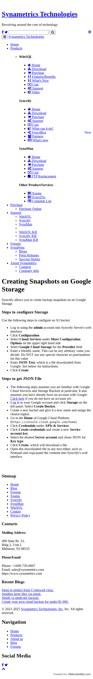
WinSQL (25, 216)
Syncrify (25, 220)
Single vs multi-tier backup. (20, 598)
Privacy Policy (20, 515)
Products (16, 48)
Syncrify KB (28, 236)
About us (16, 639)
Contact (15, 511)
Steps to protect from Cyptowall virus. (28, 590)
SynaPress (17, 247)
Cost (34, 84)
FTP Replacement (43, 176)
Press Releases (29, 255)
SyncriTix (38, 197)
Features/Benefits (43, 77)
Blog (13, 488)
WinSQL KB (28, 232)
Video (35, 92)
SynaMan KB (28, 240)
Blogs (23, 251)
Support (37, 88)
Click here (17, 398)
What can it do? (42, 128)
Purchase (37, 73)
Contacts (25, 267)
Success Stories (29, 259)
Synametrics (39, 14)
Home (14, 44)
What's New (40, 80)
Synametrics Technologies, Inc (42, 609)
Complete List (41, 201)
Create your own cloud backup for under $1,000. (35, 601)
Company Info (29, 271)
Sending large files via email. (21, 594)
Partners (37, 136)
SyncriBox (38, 132)
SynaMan (25, 224)
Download (38, 69)
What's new (40, 140)
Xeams (36, 193)
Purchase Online (30, 209)
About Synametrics (23, 263)
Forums (15, 243)
